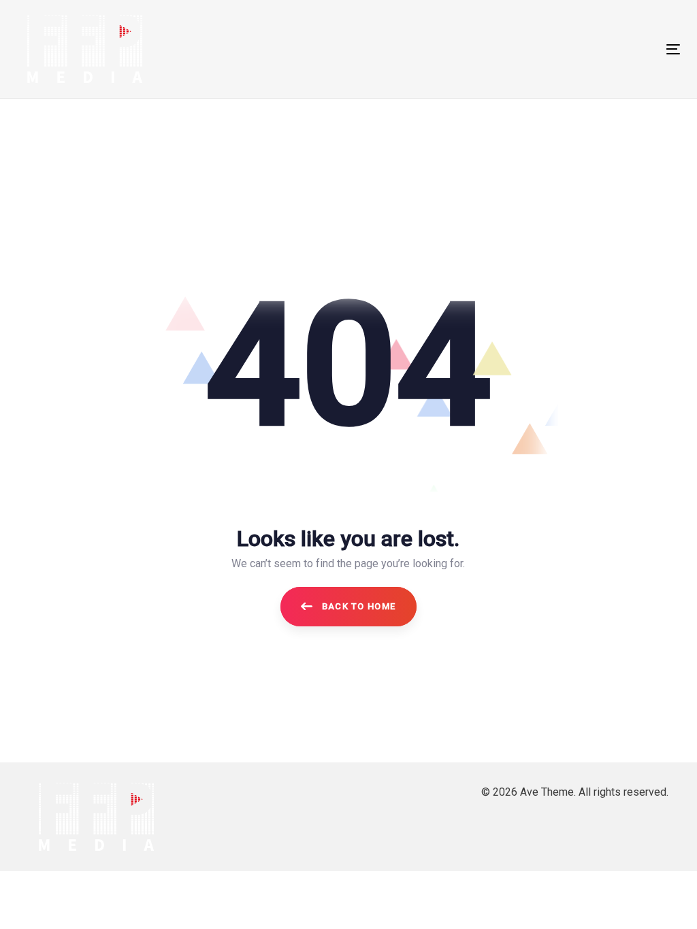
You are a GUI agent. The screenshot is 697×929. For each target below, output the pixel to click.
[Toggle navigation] (569, 49)
